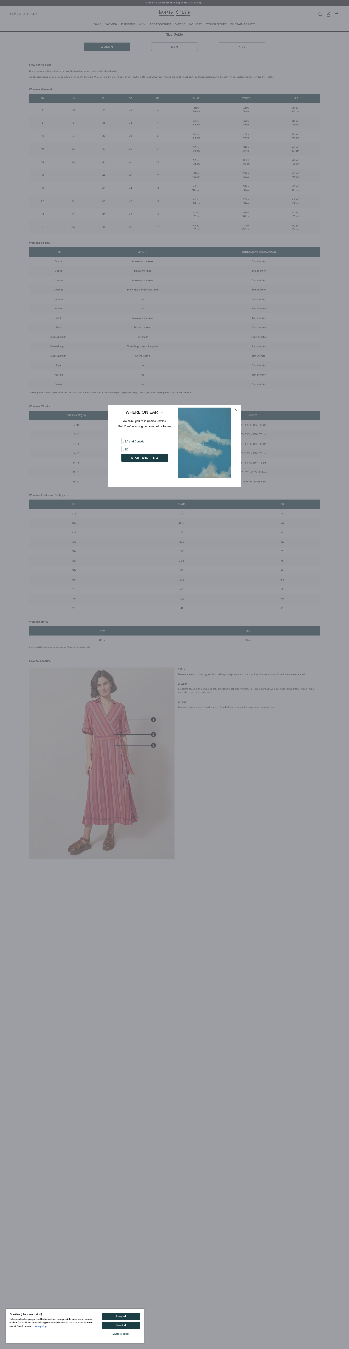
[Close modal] (236, 410)
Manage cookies (121, 1334)
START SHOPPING (144, 457)
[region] (75, 1326)
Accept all (120, 1316)
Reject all (121, 1325)
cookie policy (40, 1326)
